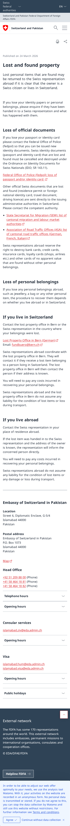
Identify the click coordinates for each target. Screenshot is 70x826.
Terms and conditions (46, 812)
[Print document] (57, 41)
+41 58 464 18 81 (14, 582)
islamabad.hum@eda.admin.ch (24, 664)
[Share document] (65, 41)
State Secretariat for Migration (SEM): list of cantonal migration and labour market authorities (36, 219)
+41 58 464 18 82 (14, 586)
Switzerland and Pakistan (27, 28)
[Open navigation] (64, 27)
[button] (64, 715)
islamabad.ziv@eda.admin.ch (22, 630)
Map (6, 561)
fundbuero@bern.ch (25, 345)
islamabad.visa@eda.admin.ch (23, 668)
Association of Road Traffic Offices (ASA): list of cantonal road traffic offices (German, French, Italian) (36, 234)
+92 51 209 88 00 (14, 577)
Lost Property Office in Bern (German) (29, 340)
